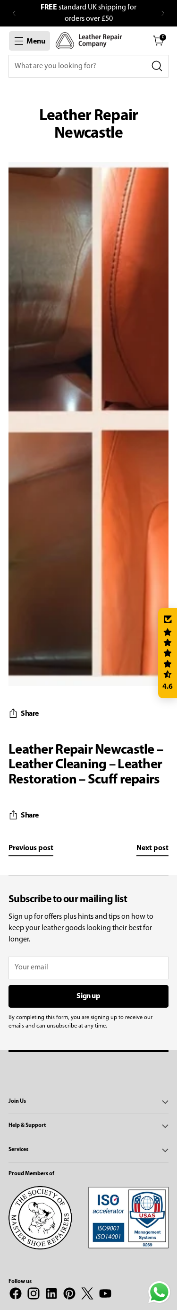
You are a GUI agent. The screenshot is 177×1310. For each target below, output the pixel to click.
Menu (35, 41)
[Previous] (14, 13)
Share (30, 714)
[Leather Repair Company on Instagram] (33, 1295)
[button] (167, 653)
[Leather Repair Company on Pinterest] (69, 1295)
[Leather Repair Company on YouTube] (105, 1295)
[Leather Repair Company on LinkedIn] (51, 1295)
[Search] (157, 66)
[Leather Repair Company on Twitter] (87, 1295)
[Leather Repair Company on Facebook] (15, 1295)
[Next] (162, 13)
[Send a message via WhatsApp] (159, 1292)
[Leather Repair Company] (89, 41)
